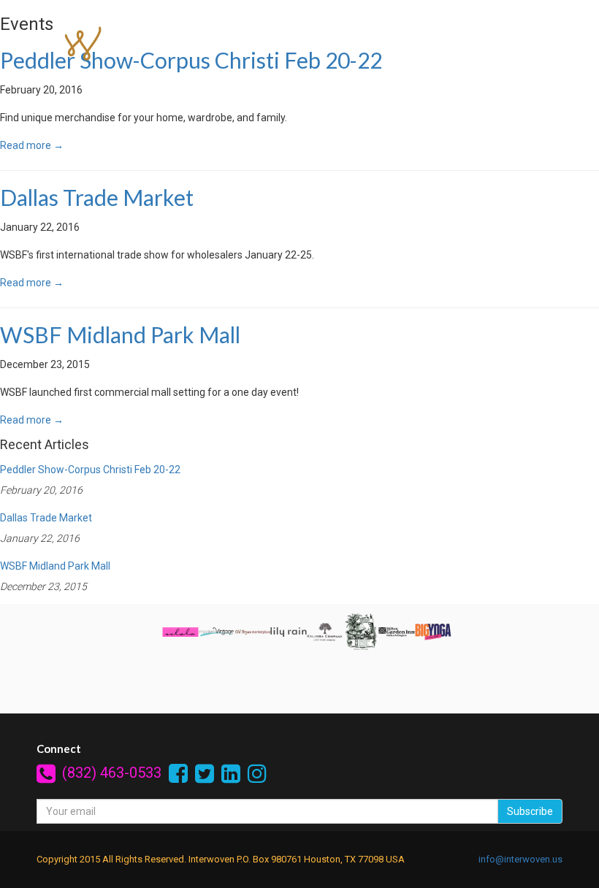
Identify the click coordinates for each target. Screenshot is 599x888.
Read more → (32, 145)
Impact (313, 81)
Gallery (429, 81)
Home (187, 81)
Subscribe (530, 811)
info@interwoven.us (520, 859)
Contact (491, 81)
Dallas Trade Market (97, 197)
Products (249, 81)
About (371, 81)
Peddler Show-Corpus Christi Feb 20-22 (90, 469)
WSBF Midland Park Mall (120, 334)
